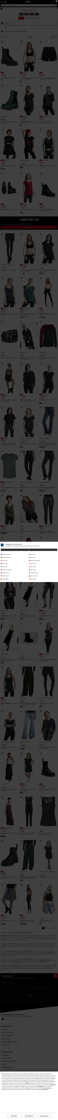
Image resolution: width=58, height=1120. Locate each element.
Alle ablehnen (29, 1116)
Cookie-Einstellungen (46, 1088)
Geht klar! (14, 1116)
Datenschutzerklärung (43, 1089)
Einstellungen (44, 1116)
